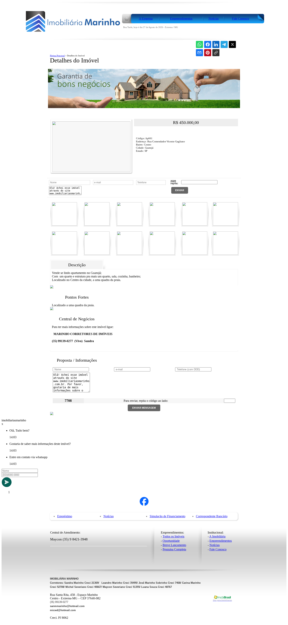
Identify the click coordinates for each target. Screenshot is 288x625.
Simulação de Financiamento (167, 516)
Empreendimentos (220, 540)
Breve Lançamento (174, 545)
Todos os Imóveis (173, 536)
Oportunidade (171, 540)
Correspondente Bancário (211, 516)
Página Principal (57, 55)
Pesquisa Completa (174, 549)
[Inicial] (73, 32)
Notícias (108, 516)
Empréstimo (64, 516)
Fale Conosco (217, 549)
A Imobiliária (217, 536)
